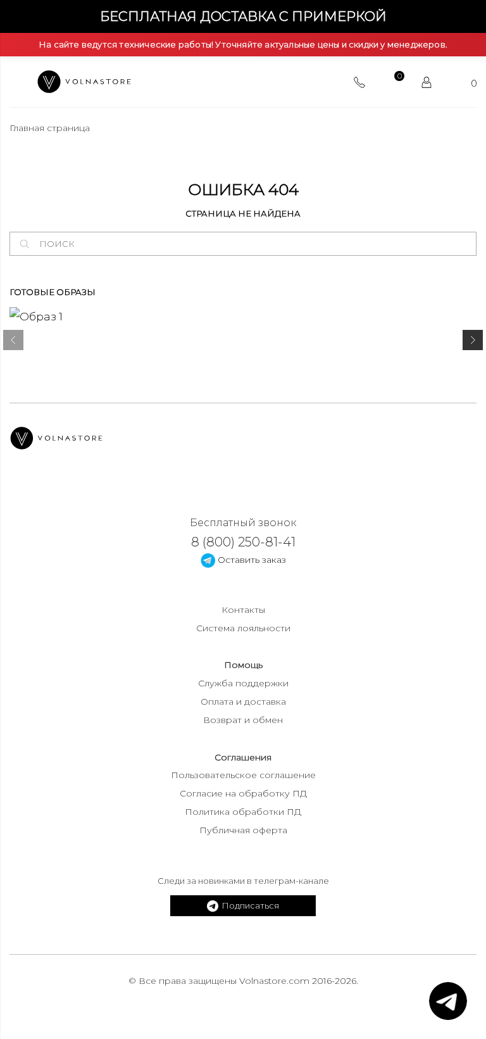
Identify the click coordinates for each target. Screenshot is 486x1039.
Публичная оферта (243, 830)
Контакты (243, 609)
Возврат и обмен (243, 720)
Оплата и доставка (243, 701)
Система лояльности (243, 628)
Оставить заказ (250, 559)
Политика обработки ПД (243, 811)
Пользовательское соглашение (243, 775)
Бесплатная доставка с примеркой (243, 16)
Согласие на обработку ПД (243, 793)
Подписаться (250, 905)
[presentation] (13, 342)
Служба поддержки (243, 683)
